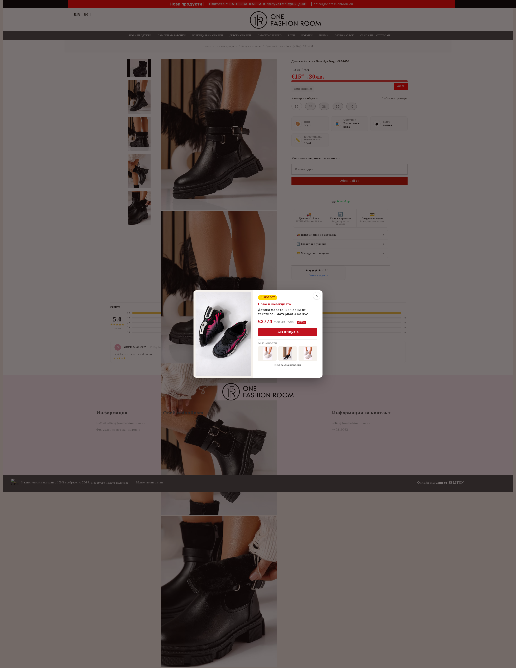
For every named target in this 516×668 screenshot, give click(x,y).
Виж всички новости (288, 365)
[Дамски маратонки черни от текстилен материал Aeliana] (287, 353)
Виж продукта (288, 332)
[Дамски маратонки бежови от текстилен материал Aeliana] (308, 353)
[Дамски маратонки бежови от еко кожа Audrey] (267, 353)
